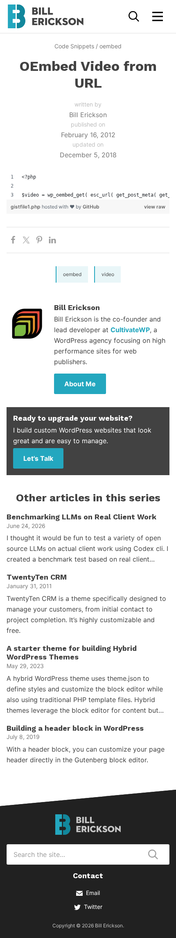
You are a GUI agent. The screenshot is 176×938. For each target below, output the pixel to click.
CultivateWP (130, 330)
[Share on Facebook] (13, 240)
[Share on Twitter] (26, 240)
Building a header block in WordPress (75, 728)
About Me (80, 384)
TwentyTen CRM (37, 577)
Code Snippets (74, 46)
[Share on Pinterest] (39, 240)
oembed (110, 46)
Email (93, 892)
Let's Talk (38, 458)
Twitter (93, 906)
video (108, 274)
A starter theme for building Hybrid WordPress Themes (72, 653)
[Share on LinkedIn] (52, 240)
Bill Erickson (45, 16)
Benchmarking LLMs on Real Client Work (81, 516)
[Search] (134, 16)
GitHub (91, 207)
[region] (88, 185)
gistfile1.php (26, 207)
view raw (154, 207)
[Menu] (157, 16)
